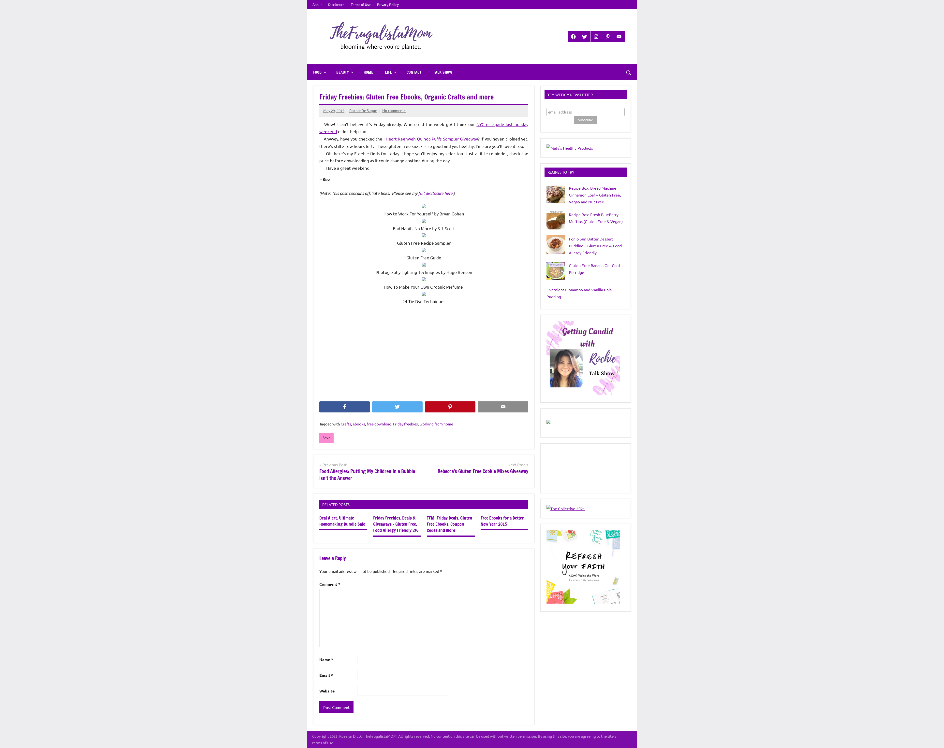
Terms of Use (361, 4)
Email (326, 675)
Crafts (346, 424)
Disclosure (336, 4)
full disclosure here (435, 193)
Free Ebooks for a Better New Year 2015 (502, 521)
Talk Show (442, 72)
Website (327, 690)
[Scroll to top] (934, 738)
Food (317, 72)
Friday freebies (405, 424)
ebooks (359, 424)
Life (388, 72)
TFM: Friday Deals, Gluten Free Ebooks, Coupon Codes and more (449, 524)
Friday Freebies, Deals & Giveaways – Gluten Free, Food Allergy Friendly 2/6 (395, 524)
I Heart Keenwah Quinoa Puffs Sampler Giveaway (431, 138)
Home (368, 72)
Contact (414, 72)
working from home (436, 424)
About (317, 4)
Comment (329, 584)
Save (326, 437)
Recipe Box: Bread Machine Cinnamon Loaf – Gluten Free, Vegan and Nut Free (595, 194)
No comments (394, 110)
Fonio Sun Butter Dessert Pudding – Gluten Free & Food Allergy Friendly (595, 245)
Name (326, 659)
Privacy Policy (388, 4)
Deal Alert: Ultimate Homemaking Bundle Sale (342, 521)
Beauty (342, 72)
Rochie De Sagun (363, 110)
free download (379, 424)
